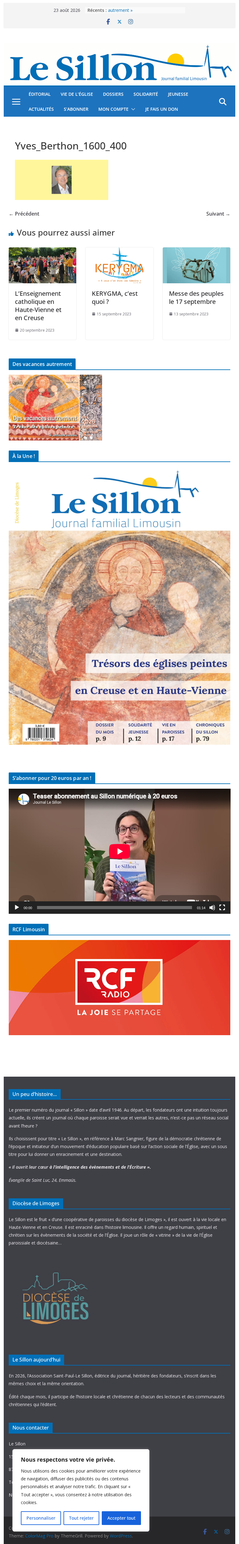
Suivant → (218, 213)
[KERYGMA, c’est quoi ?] (119, 251)
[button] (132, 109)
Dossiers (113, 94)
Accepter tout (121, 1518)
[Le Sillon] (120, 47)
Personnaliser (40, 1518)
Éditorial (40, 94)
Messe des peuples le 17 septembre (196, 297)
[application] (120, 851)
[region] (80, 1490)
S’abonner (76, 109)
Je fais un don (161, 109)
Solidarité (146, 94)
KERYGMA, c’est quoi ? (115, 297)
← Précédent (24, 213)
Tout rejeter (81, 1518)
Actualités (41, 109)
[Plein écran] (222, 907)
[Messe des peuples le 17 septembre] (197, 251)
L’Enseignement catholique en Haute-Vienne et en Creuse (38, 305)
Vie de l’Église (77, 94)
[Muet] (212, 907)
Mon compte (113, 109)
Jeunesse (178, 94)
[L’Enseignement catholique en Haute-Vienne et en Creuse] (43, 251)
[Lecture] (17, 907)
